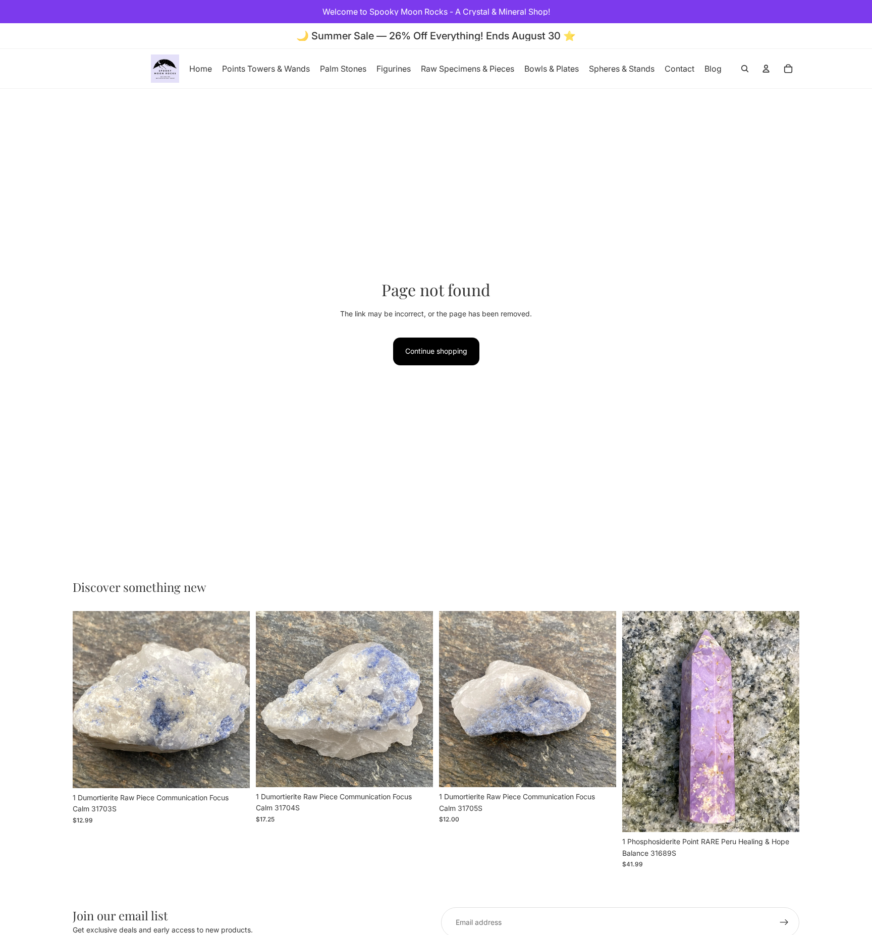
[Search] (745, 69)
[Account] (766, 69)
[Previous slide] (88, 699)
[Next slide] (235, 699)
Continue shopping (436, 351)
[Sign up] (784, 922)
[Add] (234, 772)
